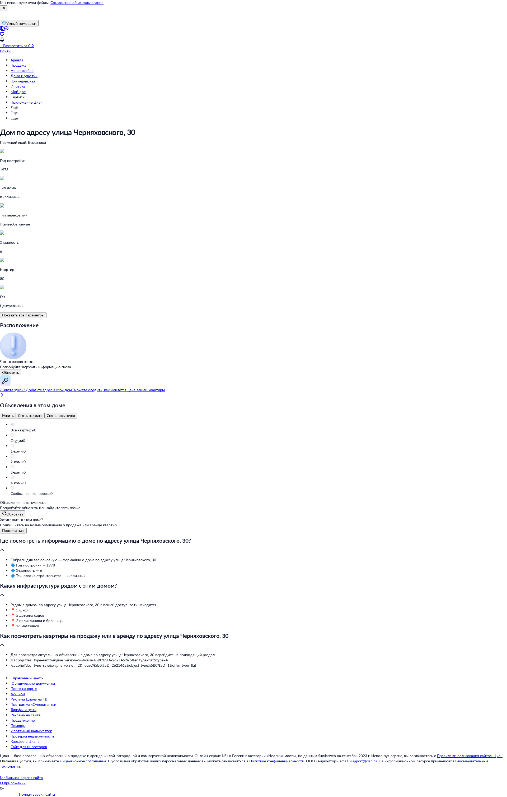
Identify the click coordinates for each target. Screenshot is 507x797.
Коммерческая (23, 81)
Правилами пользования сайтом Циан (470, 755)
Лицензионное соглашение (83, 760)
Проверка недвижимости (32, 736)
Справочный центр (27, 677)
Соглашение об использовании (77, 2)
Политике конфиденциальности (276, 760)
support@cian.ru (363, 760)
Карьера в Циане (25, 741)
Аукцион (18, 693)
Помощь (18, 725)
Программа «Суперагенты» (34, 704)
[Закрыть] (3, 8)
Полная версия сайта (37, 794)
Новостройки (22, 70)
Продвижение (23, 720)
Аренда (17, 59)
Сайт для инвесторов (29, 746)
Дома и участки (24, 75)
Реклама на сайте (25, 714)
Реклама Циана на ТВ (29, 699)
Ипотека (18, 86)
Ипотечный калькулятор (31, 730)
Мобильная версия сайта (21, 777)
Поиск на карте (24, 688)
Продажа (18, 65)
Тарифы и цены (23, 709)
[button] (259, 430)
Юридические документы (33, 683)
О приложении (13, 782)
